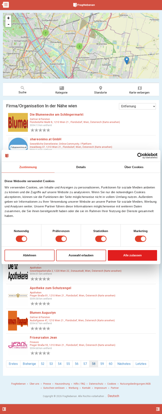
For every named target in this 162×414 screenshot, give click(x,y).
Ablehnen (29, 255)
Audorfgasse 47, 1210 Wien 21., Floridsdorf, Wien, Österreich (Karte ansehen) (72, 320)
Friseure (34, 342)
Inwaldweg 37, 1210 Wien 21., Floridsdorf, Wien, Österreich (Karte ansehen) (71, 147)
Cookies (111, 383)
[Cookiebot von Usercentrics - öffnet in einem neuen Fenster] (140, 156)
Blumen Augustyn (43, 313)
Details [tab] (81, 167)
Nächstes (124, 364)
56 (76, 364)
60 (110, 364)
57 (85, 364)
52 (42, 364)
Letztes (141, 364)
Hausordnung (62, 383)
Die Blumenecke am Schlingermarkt (56, 114)
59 (102, 364)
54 (59, 364)
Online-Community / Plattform (75, 143)
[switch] (61, 239)
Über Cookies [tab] (133, 167)
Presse (47, 383)
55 (68, 364)
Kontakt (86, 388)
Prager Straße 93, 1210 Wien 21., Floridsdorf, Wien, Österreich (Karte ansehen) (72, 345)
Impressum (100, 388)
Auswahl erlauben (81, 255)
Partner (115, 388)
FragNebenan (18, 383)
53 (51, 364)
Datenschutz (96, 383)
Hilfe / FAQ (79, 383)
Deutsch (113, 396)
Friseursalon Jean (43, 337)
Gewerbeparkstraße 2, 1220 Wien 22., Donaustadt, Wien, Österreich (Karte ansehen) (76, 271)
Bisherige (29, 364)
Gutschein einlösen (54, 388)
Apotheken (35, 267)
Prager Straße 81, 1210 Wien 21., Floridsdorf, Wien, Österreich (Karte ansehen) (72, 295)
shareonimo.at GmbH (45, 139)
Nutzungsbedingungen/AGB (135, 383)
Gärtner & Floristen (40, 119)
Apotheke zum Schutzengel (50, 288)
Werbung (73, 388)
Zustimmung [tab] (28, 167)
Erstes (13, 364)
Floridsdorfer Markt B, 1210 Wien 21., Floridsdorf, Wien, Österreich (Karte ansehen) (75, 122)
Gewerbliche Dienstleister (44, 143)
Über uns (34, 383)
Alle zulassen (132, 255)
